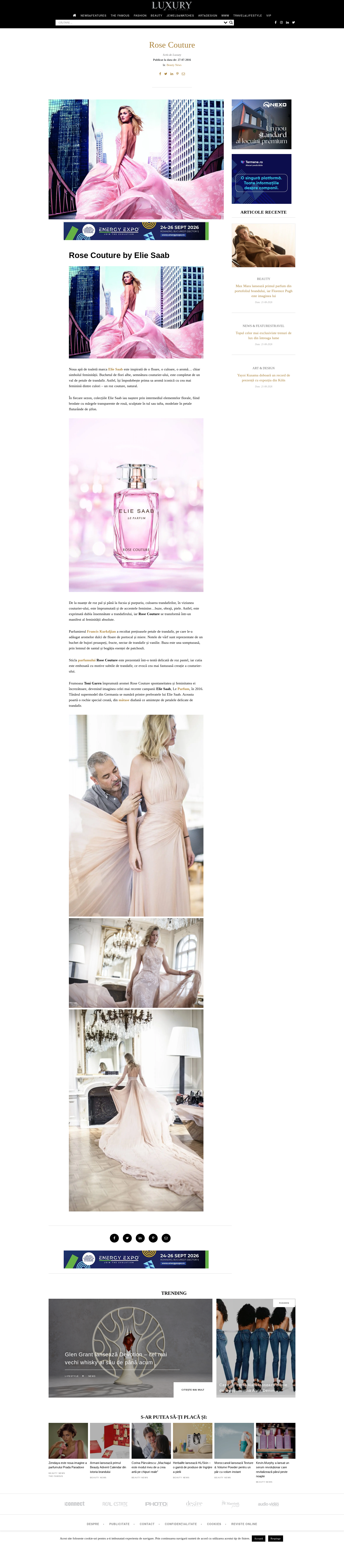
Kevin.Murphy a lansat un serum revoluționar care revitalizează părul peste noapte (272, 1469)
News (92, 1376)
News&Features (94, 15)
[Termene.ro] (261, 202)
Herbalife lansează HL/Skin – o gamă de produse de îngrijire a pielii (192, 1467)
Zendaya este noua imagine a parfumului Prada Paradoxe (68, 1465)
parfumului (87, 660)
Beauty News (174, 65)
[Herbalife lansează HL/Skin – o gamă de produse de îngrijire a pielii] (192, 1441)
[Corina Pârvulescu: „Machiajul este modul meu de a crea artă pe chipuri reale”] (151, 1441)
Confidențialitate (181, 1524)
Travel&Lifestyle (247, 15)
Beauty (156, 15)
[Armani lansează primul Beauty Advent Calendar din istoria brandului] (109, 1441)
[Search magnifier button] (231, 22)
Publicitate (119, 1524)
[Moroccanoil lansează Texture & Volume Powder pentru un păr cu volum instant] (234, 1441)
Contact (147, 1524)
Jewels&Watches (180, 15)
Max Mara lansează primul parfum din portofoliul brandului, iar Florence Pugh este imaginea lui (263, 291)
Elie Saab (115, 369)
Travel (278, 326)
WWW (225, 15)
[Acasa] (74, 16)
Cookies (214, 1524)
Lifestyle (72, 1376)
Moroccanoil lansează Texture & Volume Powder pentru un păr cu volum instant (233, 1467)
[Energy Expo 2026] (136, 230)
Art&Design (207, 15)
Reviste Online (244, 1524)
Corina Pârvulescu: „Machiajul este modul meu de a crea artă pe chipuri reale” (151, 1467)
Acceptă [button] (258, 1538)
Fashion (140, 15)
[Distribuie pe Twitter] (166, 74)
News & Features (257, 326)
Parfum (183, 689)
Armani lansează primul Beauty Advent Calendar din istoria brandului (108, 1467)
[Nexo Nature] (261, 147)
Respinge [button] (276, 1538)
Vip (268, 15)
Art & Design (263, 368)
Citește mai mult (193, 1390)
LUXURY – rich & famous (172, 6)
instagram (281, 22)
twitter (293, 22)
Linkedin (287, 22)
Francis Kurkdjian (101, 631)
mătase (124, 700)
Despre (93, 1524)
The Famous (120, 15)
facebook (276, 22)
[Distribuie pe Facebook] (160, 74)
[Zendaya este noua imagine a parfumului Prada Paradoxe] (68, 1441)
